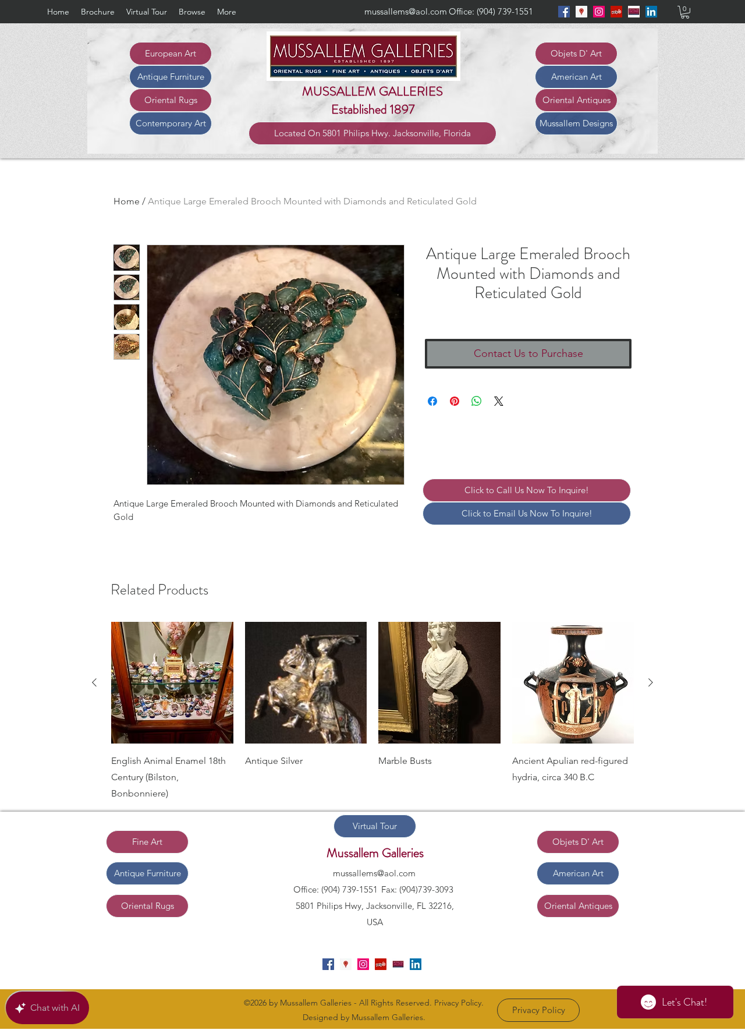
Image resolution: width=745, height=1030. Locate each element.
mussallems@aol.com (405, 11)
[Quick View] (172, 683)
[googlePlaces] (581, 11)
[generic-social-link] (634, 11)
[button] (685, 12)
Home (126, 201)
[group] (372, 712)
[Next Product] (651, 682)
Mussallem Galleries (375, 853)
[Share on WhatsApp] (477, 401)
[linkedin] (651, 11)
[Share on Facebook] (432, 401)
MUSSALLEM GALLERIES (372, 91)
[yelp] (616, 11)
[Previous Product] (94, 682)
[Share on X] (499, 401)
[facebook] (564, 11)
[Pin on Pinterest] (455, 401)
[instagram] (599, 11)
